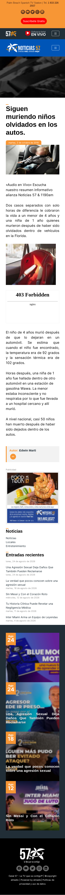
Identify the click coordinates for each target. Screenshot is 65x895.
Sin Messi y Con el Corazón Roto (27, 594)
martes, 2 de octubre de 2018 (23, 142)
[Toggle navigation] (55, 33)
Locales (11, 542)
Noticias (11, 538)
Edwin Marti (27, 450)
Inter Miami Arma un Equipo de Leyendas (32, 617)
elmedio (15, 880)
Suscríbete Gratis (34, 21)
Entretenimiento (16, 546)
